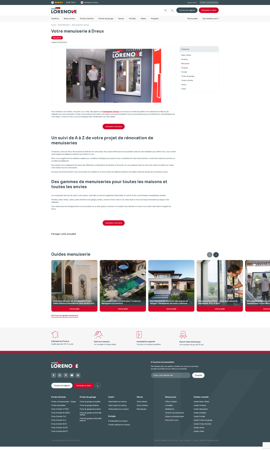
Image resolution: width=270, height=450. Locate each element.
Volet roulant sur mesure (117, 405)
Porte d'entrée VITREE (60, 409)
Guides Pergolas (200, 413)
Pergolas (184, 68)
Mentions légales (160, 440)
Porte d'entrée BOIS (59, 424)
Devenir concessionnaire (209, 2)
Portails (184, 72)
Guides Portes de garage (203, 420)
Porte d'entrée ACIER (59, 428)
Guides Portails (199, 416)
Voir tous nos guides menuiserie (64, 315)
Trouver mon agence (187, 10)
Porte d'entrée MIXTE (59, 431)
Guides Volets (199, 431)
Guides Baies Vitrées (201, 401)
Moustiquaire (141, 409)
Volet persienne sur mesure (118, 409)
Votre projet (192, 18)
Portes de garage (187, 76)
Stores (183, 85)
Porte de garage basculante (90, 409)
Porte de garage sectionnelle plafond (90, 419)
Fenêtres (184, 59)
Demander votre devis (113, 126)
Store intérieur (142, 401)
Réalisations (169, 409)
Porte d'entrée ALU (58, 420)
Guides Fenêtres (200, 405)
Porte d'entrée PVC (58, 416)
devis (208, 10)
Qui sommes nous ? (211, 18)
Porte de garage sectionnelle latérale (90, 414)
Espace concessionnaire (174, 416)
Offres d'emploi (171, 401)
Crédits (195, 440)
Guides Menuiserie (64, 25)
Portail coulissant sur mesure (119, 425)
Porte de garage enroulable (90, 401)
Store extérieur (142, 405)
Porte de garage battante (89, 405)
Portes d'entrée (187, 80)
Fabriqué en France (91, 2)
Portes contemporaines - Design (63, 401)
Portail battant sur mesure (118, 421)
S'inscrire (198, 375)
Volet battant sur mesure (117, 401)
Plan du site (173, 440)
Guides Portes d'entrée (202, 424)
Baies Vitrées (186, 55)
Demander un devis (83, 385)
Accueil (53, 25)
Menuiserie (57, 38)
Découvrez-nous (171, 420)
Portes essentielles (58, 405)
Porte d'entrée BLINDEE (60, 413)
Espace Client (191, 2)
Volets (183, 89)
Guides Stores (199, 428)
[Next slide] (216, 255)
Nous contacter (185, 440)
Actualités (169, 405)
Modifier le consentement (209, 440)
